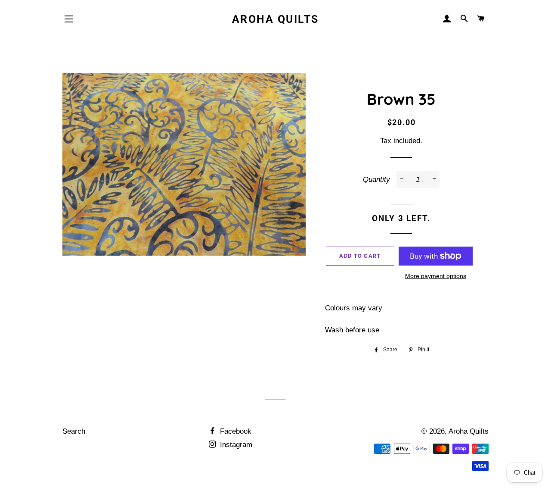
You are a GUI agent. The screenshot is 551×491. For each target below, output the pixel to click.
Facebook (234, 431)
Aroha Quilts (275, 19)
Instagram (235, 445)
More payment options (435, 275)
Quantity (376, 179)
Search (73, 431)
